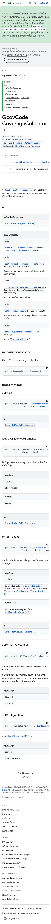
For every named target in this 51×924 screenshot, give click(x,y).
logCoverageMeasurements (17, 264)
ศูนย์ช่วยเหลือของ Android (12, 878)
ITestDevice (38, 264)
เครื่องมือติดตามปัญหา (10, 899)
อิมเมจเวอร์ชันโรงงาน (10, 826)
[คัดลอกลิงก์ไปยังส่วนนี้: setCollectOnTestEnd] (30, 645)
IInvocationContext (26, 247)
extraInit (10, 247)
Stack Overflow (8, 895)
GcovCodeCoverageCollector (19, 223)
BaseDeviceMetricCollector (27, 143)
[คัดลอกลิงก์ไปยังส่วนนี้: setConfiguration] (25, 715)
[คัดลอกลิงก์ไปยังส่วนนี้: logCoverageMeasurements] (38, 438)
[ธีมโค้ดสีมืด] (47, 368)
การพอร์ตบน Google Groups (13, 867)
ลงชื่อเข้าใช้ (44, 3)
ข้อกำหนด (6, 814)
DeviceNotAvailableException (20, 425)
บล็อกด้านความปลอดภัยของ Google (16, 854)
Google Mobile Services (12, 891)
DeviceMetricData (28, 287)
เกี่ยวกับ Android (9, 909)
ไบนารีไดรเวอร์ (7, 831)
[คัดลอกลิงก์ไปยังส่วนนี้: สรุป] (10, 207)
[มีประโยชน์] (20, 76)
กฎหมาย (28, 909)
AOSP (4, 70)
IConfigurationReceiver (27, 146)
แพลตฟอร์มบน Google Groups (14, 859)
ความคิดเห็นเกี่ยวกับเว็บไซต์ (28, 913)
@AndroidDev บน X (10, 846)
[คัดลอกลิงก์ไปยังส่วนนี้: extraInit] (14, 393)
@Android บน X (8, 842)
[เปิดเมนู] (4, 3)
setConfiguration (13, 332)
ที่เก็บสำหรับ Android (10, 810)
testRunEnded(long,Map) (17, 612)
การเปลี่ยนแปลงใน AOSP (35, 36)
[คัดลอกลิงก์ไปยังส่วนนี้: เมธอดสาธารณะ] (24, 385)
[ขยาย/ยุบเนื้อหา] (12, 82)
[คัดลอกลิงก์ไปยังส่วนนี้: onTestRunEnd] (22, 537)
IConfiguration (31, 332)
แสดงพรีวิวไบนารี (8, 822)
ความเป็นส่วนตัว (10, 913)
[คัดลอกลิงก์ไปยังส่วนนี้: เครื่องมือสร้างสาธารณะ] (34, 352)
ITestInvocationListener (17, 250)
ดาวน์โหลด (6, 818)
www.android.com (10, 886)
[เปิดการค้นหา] (30, 3)
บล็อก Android (8, 850)
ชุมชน (20, 909)
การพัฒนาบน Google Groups (13, 863)
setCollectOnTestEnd (15, 311)
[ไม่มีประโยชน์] (24, 76)
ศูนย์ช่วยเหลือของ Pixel (10, 882)
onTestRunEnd (11, 287)
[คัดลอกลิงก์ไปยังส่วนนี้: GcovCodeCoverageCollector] (41, 360)
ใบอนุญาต (38, 909)
